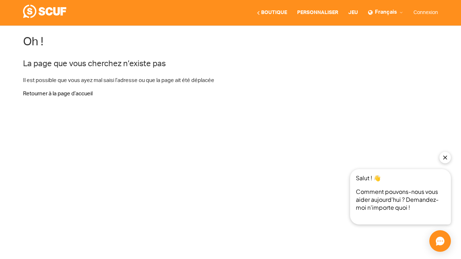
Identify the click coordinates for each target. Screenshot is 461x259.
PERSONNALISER (317, 12)
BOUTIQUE (274, 12)
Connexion (425, 12)
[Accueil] (44, 16)
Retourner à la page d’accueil (58, 93)
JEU (353, 12)
